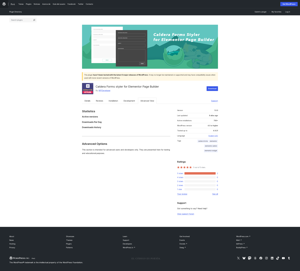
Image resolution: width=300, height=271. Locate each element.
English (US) (213, 136)
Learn (125, 236)
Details (87, 101)
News (11, 240)
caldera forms (203, 141)
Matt (239, 240)
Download (212, 89)
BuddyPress (242, 248)
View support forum (185, 214)
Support (214, 101)
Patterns (69, 248)
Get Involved (185, 236)
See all (215, 194)
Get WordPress (289, 4)
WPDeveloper (104, 90)
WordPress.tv (129, 248)
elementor (213, 141)
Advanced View (147, 101)
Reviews (99, 101)
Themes (69, 240)
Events (182, 240)
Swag (183, 248)
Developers (127, 244)
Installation (113, 101)
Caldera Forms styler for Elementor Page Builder (127, 86)
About (11, 236)
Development (129, 101)
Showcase (70, 236)
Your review (182, 194)
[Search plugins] (34, 20)
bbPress (240, 244)
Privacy (12, 248)
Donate (183, 244)
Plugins (69, 244)
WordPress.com (243, 236)
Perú (33, 258)
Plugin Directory (15, 12)
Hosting (12, 244)
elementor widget (211, 150)
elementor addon (211, 146)
